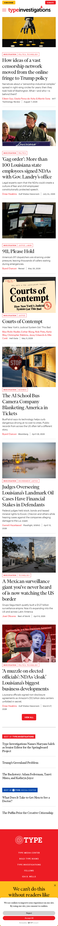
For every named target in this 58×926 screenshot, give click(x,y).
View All (29, 717)
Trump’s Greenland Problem (20, 762)
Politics (22, 54)
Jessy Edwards (37, 334)
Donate (50, 2)
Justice (21, 245)
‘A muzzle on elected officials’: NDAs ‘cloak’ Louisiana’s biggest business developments (25, 680)
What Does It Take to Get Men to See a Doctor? (26, 799)
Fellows (29, 870)
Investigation (10, 54)
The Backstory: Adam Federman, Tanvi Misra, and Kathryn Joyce (26, 776)
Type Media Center (29, 852)
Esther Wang (27, 331)
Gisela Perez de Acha (24, 98)
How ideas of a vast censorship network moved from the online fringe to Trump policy (25, 69)
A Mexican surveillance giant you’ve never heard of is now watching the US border (28, 590)
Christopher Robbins (17, 334)
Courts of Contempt (22, 321)
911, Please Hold (18, 251)
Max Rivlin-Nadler (11, 331)
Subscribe (9, 2)
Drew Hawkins (9, 193)
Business (22, 390)
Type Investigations (29, 864)
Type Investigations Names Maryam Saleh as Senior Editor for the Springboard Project (28, 747)
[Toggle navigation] (4, 10)
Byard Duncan (9, 268)
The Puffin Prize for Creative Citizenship (27, 813)
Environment (24, 481)
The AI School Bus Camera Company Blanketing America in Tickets (25, 404)
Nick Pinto (40, 331)
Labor (29, 245)
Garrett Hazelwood (12, 525)
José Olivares (9, 616)
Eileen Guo (7, 98)
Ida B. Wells (29, 876)
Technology (32, 54)
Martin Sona (44, 98)
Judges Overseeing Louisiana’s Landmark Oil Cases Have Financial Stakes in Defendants (27, 495)
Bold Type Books (29, 858)
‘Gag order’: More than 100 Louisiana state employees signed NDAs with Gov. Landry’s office (27, 168)
